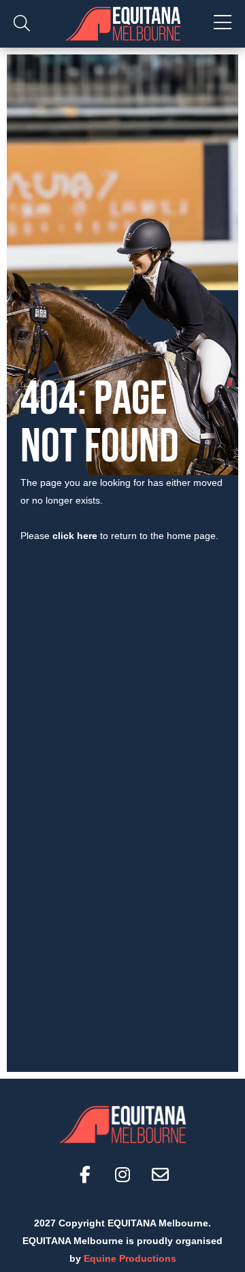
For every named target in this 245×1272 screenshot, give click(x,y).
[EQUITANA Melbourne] (122, 24)
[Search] (22, 24)
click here (74, 535)
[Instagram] (122, 1174)
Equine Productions (130, 1258)
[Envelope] (160, 1174)
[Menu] (222, 24)
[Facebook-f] (85, 1174)
